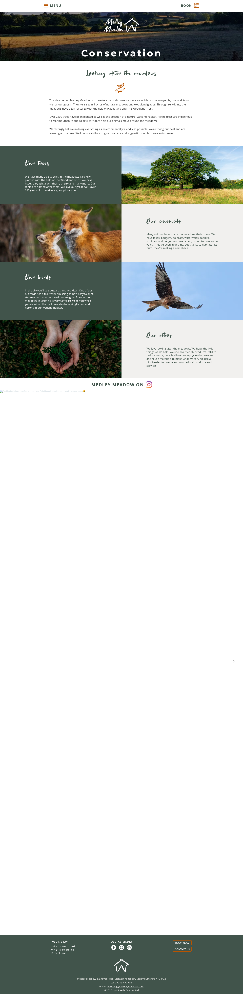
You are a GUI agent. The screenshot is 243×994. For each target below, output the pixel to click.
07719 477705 (123, 982)
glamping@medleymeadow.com (125, 986)
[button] (46, 5)
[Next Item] (233, 661)
